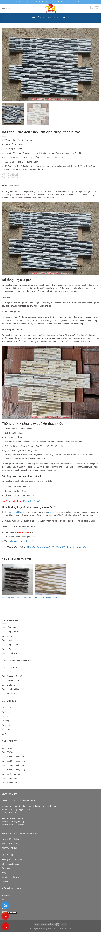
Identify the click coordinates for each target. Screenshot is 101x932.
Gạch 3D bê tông (9, 667)
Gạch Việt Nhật (8, 694)
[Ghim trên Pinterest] (13, 175)
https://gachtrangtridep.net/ (21, 541)
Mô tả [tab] (4, 185)
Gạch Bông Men (53, 1)
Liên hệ (5, 881)
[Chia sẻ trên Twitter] (9, 175)
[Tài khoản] (91, 8)
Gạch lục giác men (10, 653)
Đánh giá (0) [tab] (14, 185)
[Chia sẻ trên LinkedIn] (17, 175)
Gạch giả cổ (7, 640)
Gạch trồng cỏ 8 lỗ (10, 645)
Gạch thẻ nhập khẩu (10, 689)
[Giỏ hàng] (97, 8)
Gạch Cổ (44, 1)
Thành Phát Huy (15, 512)
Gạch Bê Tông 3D (64, 1)
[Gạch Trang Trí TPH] (50, 8)
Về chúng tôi (7, 855)
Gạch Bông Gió (36, 1)
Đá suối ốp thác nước (31, 501)
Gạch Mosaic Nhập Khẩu (77, 1)
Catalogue (6, 868)
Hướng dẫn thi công (10, 839)
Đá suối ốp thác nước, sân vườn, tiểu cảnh (16, 599)
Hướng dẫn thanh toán (12, 860)
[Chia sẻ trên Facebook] (4, 175)
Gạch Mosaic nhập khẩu (12, 676)
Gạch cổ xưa (7, 636)
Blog (4, 873)
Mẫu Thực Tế (20, 1)
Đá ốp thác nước (63, 17)
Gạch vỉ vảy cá (8, 685)
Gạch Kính (28, 1)
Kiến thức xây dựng (10, 844)
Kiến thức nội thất (9, 848)
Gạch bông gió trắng (11, 632)
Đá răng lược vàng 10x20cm (46, 598)
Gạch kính (6, 672)
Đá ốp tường (47, 17)
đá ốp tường (52, 512)
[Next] (94, 64)
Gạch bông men (9, 627)
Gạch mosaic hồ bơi (10, 681)
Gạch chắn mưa (9, 649)
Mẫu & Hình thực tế (10, 877)
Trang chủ (34, 17)
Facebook (6, 895)
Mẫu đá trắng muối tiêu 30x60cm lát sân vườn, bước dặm (57, 547)
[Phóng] (5, 98)
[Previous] (7, 64)
